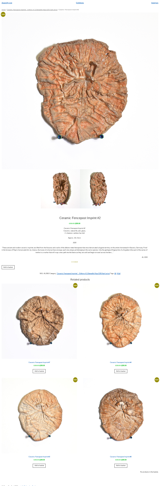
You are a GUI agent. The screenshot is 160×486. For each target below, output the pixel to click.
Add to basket (8, 267)
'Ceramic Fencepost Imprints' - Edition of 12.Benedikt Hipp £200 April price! (32, 9)
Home (4, 9)
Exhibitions (80, 3)
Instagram (154, 3)
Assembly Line (7, 3)
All (115, 273)
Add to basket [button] (39, 371)
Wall (118, 273)
